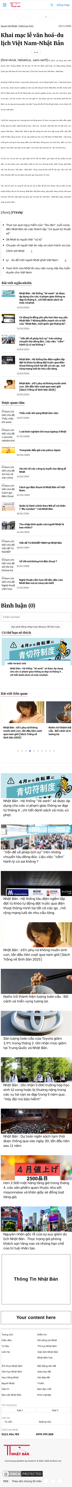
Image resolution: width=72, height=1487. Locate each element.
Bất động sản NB (46, 1365)
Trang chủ (7, 1334)
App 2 (54, 1410)
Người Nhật (8, 1383)
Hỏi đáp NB (43, 1377)
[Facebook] (46, 1481)
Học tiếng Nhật (10, 1377)
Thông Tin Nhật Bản (36, 1279)
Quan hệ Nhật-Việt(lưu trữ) (17, 26)
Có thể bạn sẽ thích (16, 633)
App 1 (19, 1410)
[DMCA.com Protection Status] (23, 1474)
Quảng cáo (44, 1421)
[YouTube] (60, 1481)
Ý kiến (40, 1383)
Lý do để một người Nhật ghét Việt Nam (32, 260)
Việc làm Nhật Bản (47, 1351)
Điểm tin (42, 1334)
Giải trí (5, 1388)
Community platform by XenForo (33, 1460)
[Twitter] (53, 1481)
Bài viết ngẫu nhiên (17, 283)
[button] (5, 5)
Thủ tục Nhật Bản (47, 1346)
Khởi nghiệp (44, 1394)
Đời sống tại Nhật (47, 1340)
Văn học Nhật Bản (12, 1371)
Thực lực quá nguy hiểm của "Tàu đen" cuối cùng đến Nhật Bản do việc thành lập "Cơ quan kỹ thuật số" (38, 229)
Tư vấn (8, 1421)
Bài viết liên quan (14, 693)
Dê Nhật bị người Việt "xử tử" (24, 239)
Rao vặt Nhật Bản (11, 1394)
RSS (5, 1481)
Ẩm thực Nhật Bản (12, 1365)
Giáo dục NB (44, 1371)
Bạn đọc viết (44, 1388)
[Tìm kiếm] (52, 5)
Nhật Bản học (45, 1357)
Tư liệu (5, 1346)
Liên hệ (6, 1351)
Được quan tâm (13, 403)
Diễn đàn (7, 1340)
